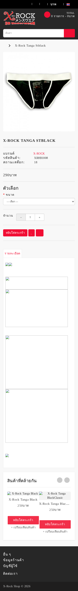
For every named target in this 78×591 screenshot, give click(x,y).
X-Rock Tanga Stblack (30, 45)
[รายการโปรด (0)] (33, 4)
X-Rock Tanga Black (23, 499)
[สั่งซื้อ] (40, 4)
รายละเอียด (12, 253)
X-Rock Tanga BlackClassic (58, 503)
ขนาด (10, 194)
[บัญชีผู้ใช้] (24, 4)
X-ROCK (39, 153)
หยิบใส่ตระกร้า (15, 232)
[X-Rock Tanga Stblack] (39, 92)
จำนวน (6, 215)
